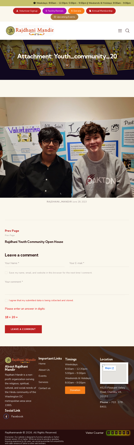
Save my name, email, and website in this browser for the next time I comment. (50, 272)
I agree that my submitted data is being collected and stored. (41, 300)
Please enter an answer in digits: (25, 309)
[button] (75, 390)
